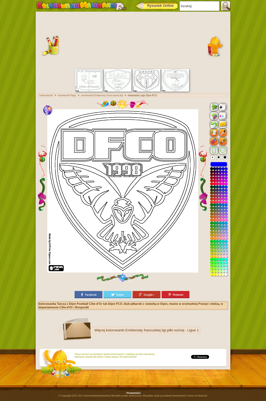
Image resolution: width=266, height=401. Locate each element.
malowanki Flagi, (67, 95)
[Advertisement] (133, 40)
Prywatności (134, 393)
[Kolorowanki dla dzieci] (81, 6)
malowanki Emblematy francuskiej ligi (102, 95)
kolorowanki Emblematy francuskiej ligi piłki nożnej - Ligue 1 (152, 330)
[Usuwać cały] (213, 116)
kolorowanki (46, 95)
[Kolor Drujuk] (222, 115)
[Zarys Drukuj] (222, 107)
